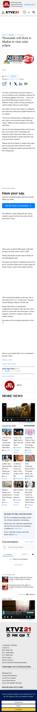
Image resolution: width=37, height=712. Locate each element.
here (16, 534)
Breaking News (7, 673)
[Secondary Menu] (4, 12)
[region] (18, 568)
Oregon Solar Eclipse (9, 364)
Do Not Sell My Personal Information (14, 662)
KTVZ (6, 76)
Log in (26, 541)
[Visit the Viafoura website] (30, 594)
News (17, 368)
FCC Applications (8, 652)
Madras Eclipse (7, 360)
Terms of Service (7, 660)
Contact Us (5, 648)
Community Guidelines (9, 645)
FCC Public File (7, 655)
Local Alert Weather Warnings (12, 683)
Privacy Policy (7, 657)
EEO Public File (7, 650)
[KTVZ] (13, 12)
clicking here (18, 528)
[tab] (8, 554)
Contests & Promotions (9, 675)
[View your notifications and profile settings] (33, 554)
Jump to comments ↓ (8, 376)
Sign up (31, 541)
